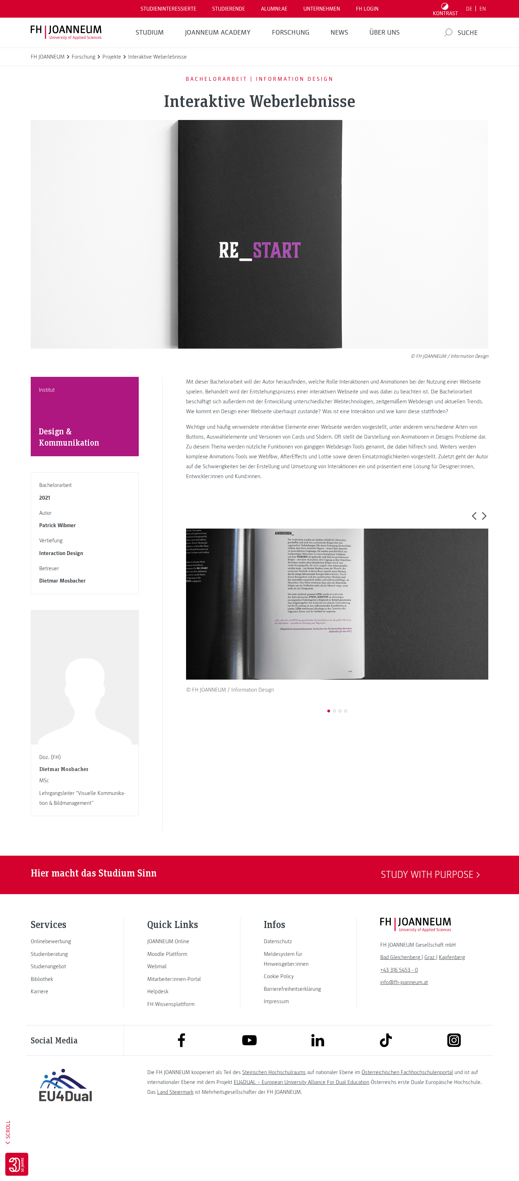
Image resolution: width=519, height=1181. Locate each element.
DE (469, 8)
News (339, 32)
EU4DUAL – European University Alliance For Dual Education (301, 1082)
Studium (150, 32)
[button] (474, 515)
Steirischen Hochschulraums (274, 1072)
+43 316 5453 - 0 (399, 970)
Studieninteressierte (168, 8)
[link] (65, 941)
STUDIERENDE (228, 8)
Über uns (384, 32)
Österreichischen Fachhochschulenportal (407, 1072)
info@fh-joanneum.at (404, 982)
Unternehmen (321, 8)
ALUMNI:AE (274, 8)
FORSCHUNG (290, 32)
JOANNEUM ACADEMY (218, 32)
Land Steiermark (175, 1092)
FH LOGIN (367, 8)
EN (482, 8)
